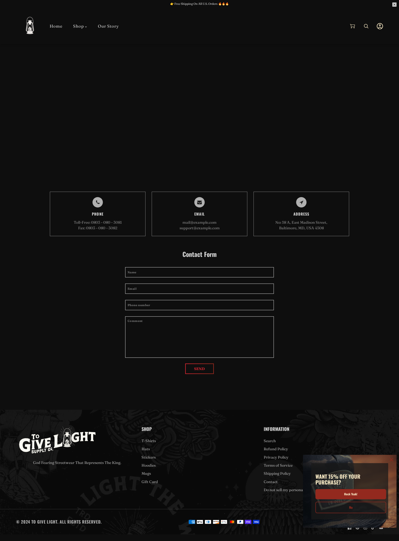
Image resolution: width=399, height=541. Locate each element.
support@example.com (200, 228)
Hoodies (149, 465)
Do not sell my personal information (295, 489)
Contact (271, 481)
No (351, 507)
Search (270, 440)
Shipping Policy (277, 473)
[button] (352, 26)
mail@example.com (199, 222)
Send (199, 368)
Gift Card (150, 481)
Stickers (149, 457)
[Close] (392, 460)
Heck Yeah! (350, 494)
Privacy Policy (276, 457)
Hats (146, 449)
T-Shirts (149, 440)
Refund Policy (276, 449)
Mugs (146, 473)
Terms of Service (278, 465)
